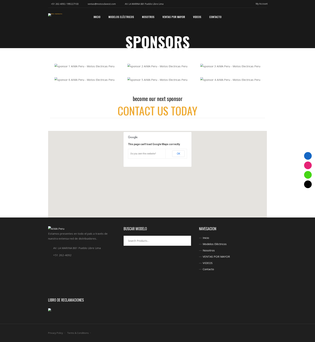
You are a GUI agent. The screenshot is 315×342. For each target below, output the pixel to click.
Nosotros (209, 250)
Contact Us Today (157, 110)
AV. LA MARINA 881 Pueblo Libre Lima (144, 3)
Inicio (206, 238)
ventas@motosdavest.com (102, 3)
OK (178, 153)
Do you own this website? (143, 153)
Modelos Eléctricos (215, 244)
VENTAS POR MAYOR (216, 256)
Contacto (208, 269)
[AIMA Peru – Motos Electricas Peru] (55, 15)
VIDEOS (208, 263)
